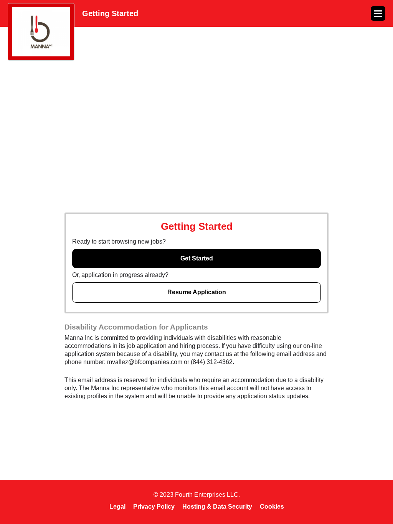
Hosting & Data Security (217, 506)
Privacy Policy (154, 506)
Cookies (272, 506)
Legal (117, 506)
